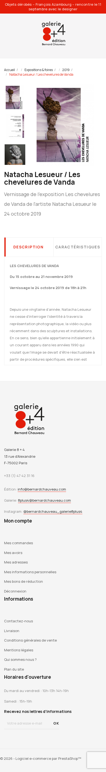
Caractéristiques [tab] (77, 246)
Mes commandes (18, 542)
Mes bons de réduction (23, 581)
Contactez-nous (18, 621)
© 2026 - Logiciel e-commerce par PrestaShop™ (40, 758)
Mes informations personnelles (30, 571)
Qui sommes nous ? (20, 659)
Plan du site (14, 669)
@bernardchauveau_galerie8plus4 (52, 511)
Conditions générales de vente (30, 640)
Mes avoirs (13, 552)
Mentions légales (18, 650)
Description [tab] (28, 246)
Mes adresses (16, 562)
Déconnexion (15, 591)
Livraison (11, 630)
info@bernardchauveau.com (42, 489)
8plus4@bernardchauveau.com (44, 500)
